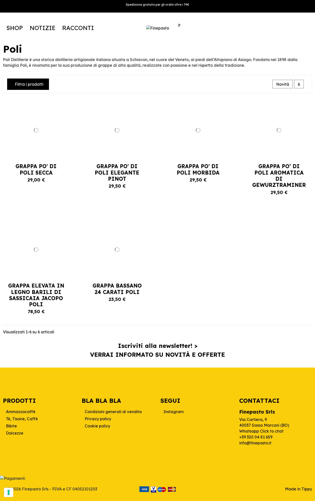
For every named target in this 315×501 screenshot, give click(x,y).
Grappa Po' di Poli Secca (36, 169)
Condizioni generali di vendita (113, 411)
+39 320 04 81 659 (255, 437)
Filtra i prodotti (29, 84)
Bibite (11, 425)
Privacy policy (98, 418)
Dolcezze (14, 433)
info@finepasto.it (255, 442)
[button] (14, 27)
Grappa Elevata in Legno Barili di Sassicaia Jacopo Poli (36, 294)
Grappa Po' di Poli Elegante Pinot (117, 172)
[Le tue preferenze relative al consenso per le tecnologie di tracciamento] (8, 492)
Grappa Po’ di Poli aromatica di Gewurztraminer (279, 175)
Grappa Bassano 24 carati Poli (117, 288)
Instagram (173, 411)
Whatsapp (261, 431)
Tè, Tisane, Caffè (22, 418)
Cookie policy (97, 425)
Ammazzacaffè (20, 411)
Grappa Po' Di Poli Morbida (198, 169)
